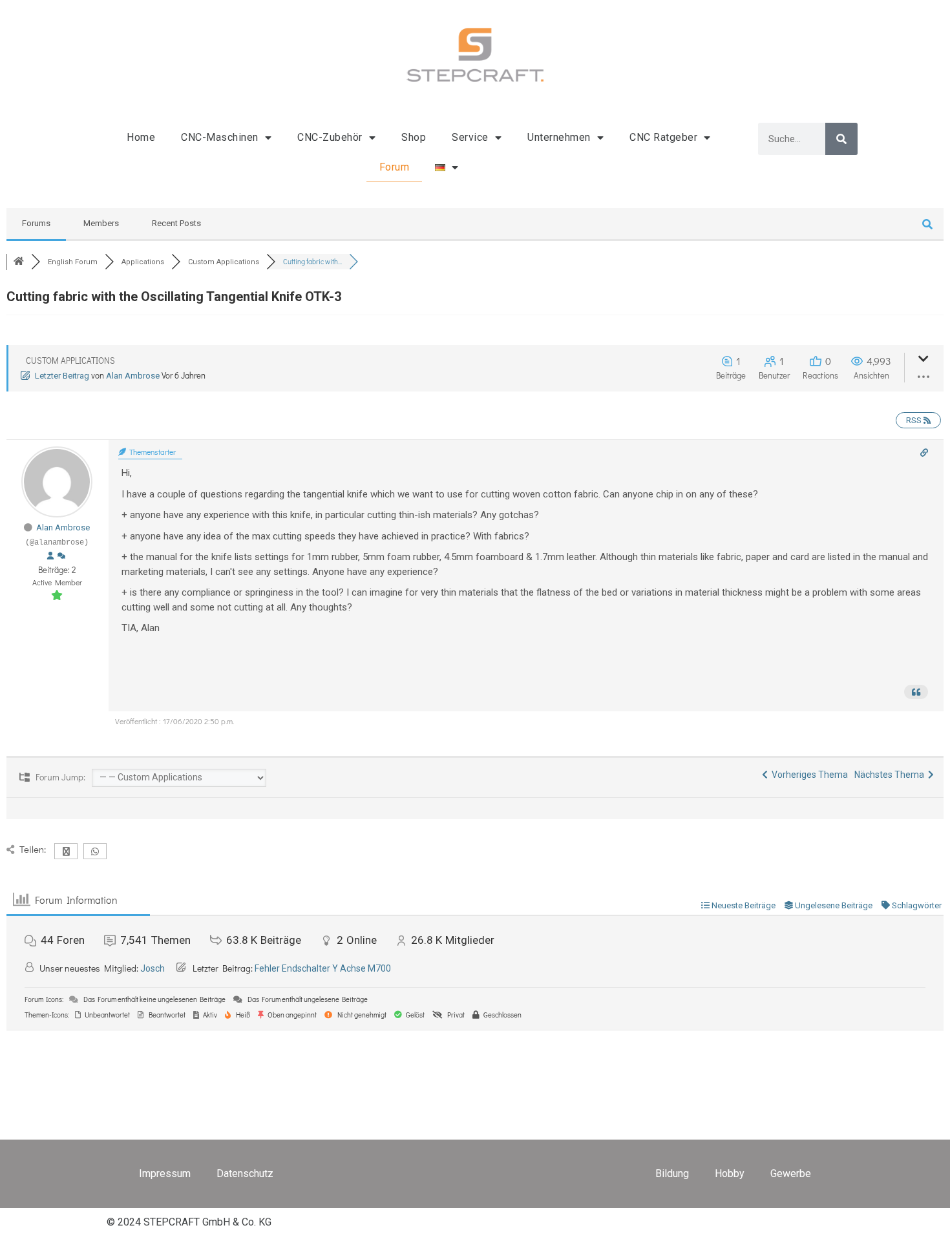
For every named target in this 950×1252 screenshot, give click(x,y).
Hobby (729, 1173)
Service (470, 137)
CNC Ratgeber (663, 137)
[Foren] (19, 262)
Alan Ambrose (133, 376)
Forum (394, 167)
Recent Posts (176, 223)
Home (141, 137)
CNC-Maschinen (220, 137)
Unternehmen (559, 137)
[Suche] (841, 139)
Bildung (672, 1173)
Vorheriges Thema (808, 774)
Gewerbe (790, 1173)
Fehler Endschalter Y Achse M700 (323, 968)
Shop (413, 137)
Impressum (165, 1173)
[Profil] (50, 556)
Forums (36, 223)
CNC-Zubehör (330, 137)
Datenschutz (244, 1173)
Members (101, 223)
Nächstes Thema (891, 774)
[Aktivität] (61, 556)
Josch (152, 968)
